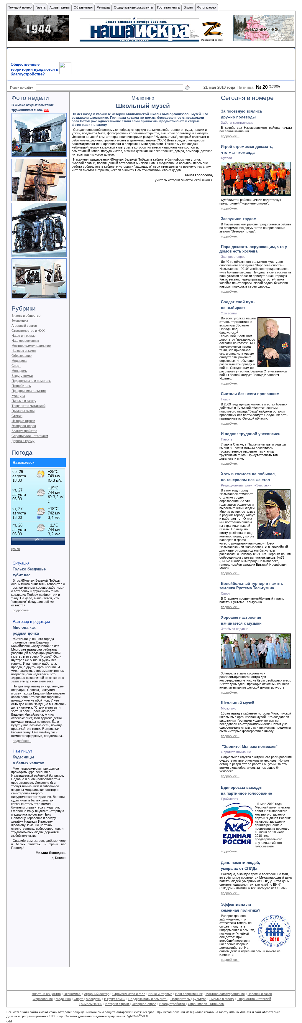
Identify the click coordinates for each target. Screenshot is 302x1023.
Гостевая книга (168, 7)
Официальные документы (133, 7)
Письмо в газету (24, 400)
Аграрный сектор (24, 325)
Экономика (20, 320)
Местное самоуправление (31, 345)
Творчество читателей (28, 405)
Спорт (16, 365)
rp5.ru (15, 549)
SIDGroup (56, 1016)
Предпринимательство (29, 390)
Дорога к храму (23, 441)
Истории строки (23, 421)
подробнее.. (21, 610)
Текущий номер (20, 7)
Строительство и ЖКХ (28, 330)
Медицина (19, 360)
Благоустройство (24, 431)
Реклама (103, 7)
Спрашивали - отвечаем (30, 436)
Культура (18, 395)
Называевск (23, 463)
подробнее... (22, 740)
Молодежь (19, 370)
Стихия (17, 416)
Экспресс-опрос (24, 426)
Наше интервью (23, 335)
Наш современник (25, 340)
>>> (46, 110)
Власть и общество (26, 315)
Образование (22, 355)
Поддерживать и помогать (31, 380)
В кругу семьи (22, 375)
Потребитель (21, 385)
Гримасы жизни (23, 410)
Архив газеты (60, 7)
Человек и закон (24, 350)
